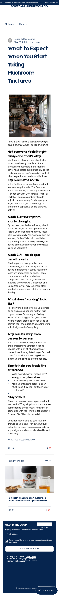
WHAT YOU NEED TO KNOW (21, 439)
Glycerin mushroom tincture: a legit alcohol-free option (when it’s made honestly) (27, 499)
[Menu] (29, 11)
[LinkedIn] (42, 527)
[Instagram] (47, 527)
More (21, 24)
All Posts (9, 24)
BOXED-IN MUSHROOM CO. (29, 6)
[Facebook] (44, 527)
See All (48, 460)
